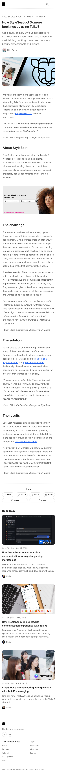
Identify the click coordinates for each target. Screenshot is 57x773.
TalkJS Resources (17, 769)
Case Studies (8, 16)
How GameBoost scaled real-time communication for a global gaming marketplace (22, 556)
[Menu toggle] (53, 4)
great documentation (33, 362)
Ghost (41, 769)
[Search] (47, 4)
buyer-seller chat (23, 113)
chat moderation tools (26, 441)
